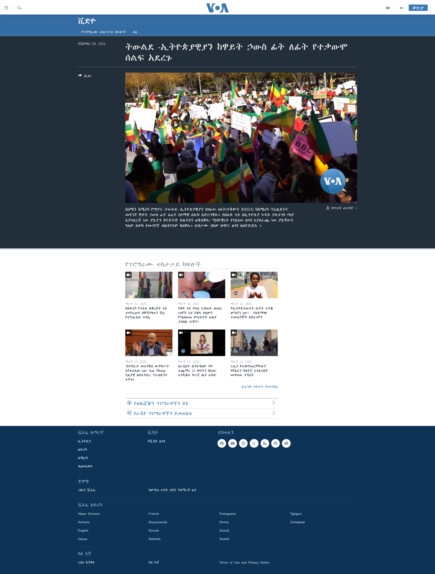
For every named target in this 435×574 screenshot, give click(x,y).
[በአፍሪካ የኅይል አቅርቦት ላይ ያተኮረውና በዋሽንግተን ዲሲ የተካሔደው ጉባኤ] (148, 285)
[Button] (85, 77)
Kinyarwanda (158, 522)
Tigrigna (296, 514)
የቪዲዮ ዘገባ (156, 441)
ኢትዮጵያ (84, 441)
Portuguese (227, 514)
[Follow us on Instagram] (243, 443)
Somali (224, 530)
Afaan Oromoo (89, 514)
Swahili (224, 539)
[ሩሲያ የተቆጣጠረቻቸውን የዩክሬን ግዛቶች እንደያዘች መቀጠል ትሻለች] (254, 343)
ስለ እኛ (154, 562)
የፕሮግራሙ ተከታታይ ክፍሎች (104, 32)
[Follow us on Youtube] (232, 443)
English (83, 530)
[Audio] (402, 8)
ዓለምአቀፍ (85, 466)
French (154, 514)
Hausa (82, 539)
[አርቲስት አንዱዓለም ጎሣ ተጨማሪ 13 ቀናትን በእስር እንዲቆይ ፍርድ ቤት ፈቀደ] (201, 343)
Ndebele (155, 539)
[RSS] (265, 443)
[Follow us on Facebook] (222, 443)
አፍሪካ (82, 450)
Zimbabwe (297, 522)
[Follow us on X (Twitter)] (254, 443)
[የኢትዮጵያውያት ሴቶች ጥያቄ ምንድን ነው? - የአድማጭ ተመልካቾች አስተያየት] (254, 285)
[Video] (388, 8)
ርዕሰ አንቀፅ (86, 562)
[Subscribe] (286, 443)
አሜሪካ (83, 458)
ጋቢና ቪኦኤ (86, 490)
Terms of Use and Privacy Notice (244, 562)
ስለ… (136, 32)
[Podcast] (275, 443)
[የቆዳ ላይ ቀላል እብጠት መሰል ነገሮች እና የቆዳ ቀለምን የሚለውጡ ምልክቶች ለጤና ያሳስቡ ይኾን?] (201, 285)
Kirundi (154, 530)
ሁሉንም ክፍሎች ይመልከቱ (260, 386)
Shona (224, 522)
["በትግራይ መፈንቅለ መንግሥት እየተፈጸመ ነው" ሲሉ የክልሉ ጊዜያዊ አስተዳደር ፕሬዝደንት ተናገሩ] (148, 343)
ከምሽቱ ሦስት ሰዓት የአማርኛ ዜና (172, 490)
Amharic (84, 522)
